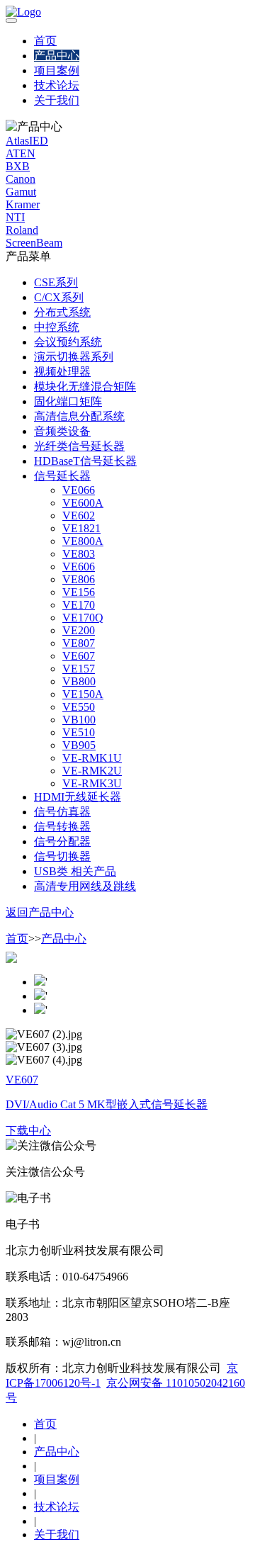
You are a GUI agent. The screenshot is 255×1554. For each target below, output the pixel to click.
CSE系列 (56, 282)
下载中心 (28, 1131)
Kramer (23, 204)
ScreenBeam (34, 243)
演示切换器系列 (73, 357)
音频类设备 (62, 431)
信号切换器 (62, 856)
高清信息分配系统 (79, 416)
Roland (22, 230)
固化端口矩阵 (68, 401)
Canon (20, 179)
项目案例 (56, 70)
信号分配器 (62, 841)
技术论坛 (56, 85)
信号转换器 (62, 827)
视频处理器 (62, 372)
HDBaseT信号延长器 (85, 461)
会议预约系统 (68, 342)
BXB (18, 166)
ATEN (20, 153)
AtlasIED (27, 141)
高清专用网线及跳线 (85, 886)
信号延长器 (62, 476)
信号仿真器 (62, 812)
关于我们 (56, 100)
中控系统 (56, 327)
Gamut (21, 192)
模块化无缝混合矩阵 (85, 387)
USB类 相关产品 (75, 871)
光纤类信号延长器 (79, 446)
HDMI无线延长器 (77, 797)
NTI (15, 217)
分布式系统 (62, 312)
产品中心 (56, 56)
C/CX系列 (59, 297)
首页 (45, 41)
